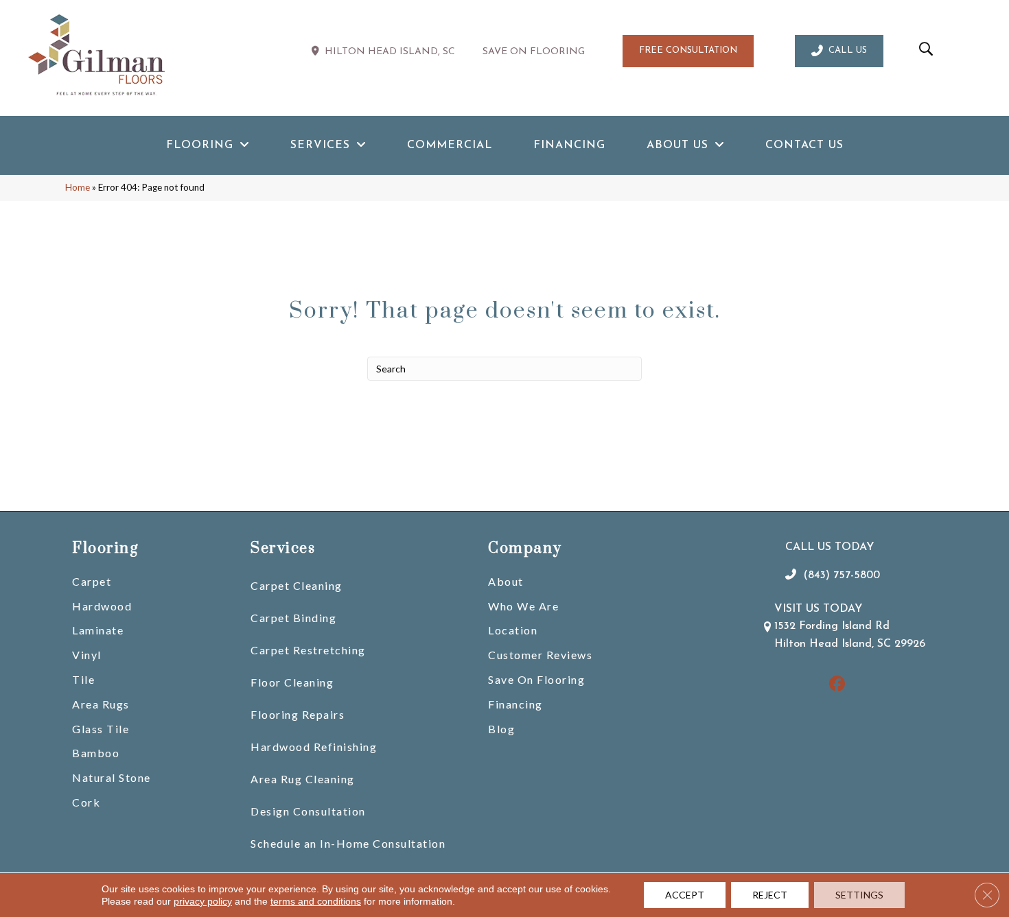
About (506, 581)
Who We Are (523, 605)
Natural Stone (111, 777)
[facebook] (837, 685)
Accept (684, 895)
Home (77, 187)
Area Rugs (101, 704)
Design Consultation (308, 811)
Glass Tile (100, 728)
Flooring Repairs (298, 714)
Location (512, 629)
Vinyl (87, 654)
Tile (83, 679)
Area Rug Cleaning (303, 778)
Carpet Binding (293, 617)
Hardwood (102, 605)
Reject (769, 895)
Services (283, 548)
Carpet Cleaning (297, 585)
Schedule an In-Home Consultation (348, 843)
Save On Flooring (536, 679)
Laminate (98, 629)
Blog (501, 728)
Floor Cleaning (292, 682)
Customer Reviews (540, 654)
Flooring (105, 548)
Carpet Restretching (308, 649)
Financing (515, 704)
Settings (859, 895)
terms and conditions (315, 901)
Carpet (91, 581)
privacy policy (203, 901)
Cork (86, 802)
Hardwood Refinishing (314, 746)
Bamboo (95, 752)
